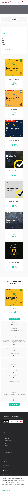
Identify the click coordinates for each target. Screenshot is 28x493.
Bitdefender (4, 38)
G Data (3, 37)
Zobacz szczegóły (6, 490)
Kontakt (6, 436)
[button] (23, 2)
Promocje (6, 445)
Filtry (6, 49)
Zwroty (6, 442)
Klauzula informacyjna (9, 452)
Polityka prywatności (9, 440)
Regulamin (7, 438)
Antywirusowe (6, 30)
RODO (6, 443)
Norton (3, 33)
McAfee (4, 35)
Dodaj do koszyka (14, 318)
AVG (3, 40)
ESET (3, 42)
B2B (5, 447)
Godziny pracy (7, 450)
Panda (3, 44)
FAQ (5, 449)
